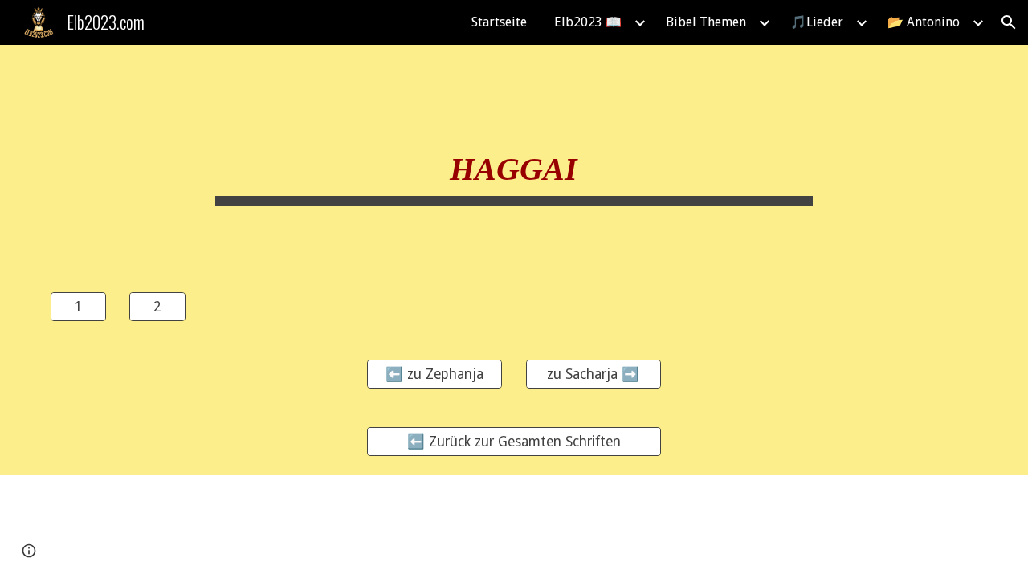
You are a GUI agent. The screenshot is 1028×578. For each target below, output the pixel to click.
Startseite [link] (499, 22)
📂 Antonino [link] (923, 22)
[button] (1008, 22)
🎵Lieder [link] (816, 22)
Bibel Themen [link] (706, 22)
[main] (514, 159)
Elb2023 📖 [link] (588, 22)
